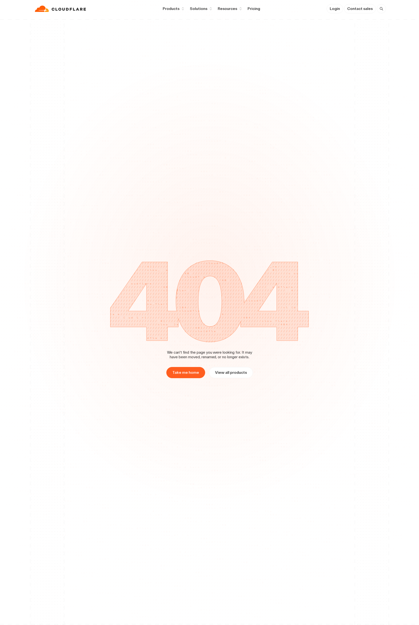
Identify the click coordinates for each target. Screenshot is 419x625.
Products (171, 8)
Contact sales (360, 8)
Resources (227, 8)
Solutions (198, 8)
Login (335, 8)
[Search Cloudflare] (381, 8)
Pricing (254, 8)
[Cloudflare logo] (61, 9)
